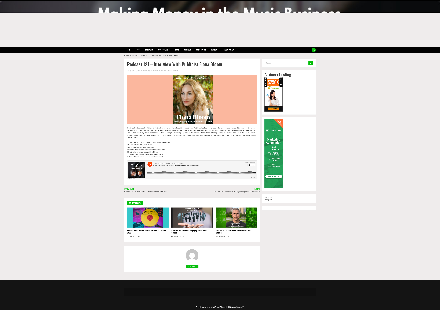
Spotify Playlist (164, 50)
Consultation (201, 50)
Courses (187, 50)
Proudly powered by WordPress (207, 307)
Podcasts (149, 50)
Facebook (268, 197)
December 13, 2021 (134, 236)
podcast (163, 71)
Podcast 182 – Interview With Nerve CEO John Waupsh (233, 231)
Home (129, 50)
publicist (169, 71)
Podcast (144, 71)
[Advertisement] (220, 30)
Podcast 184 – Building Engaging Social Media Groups (189, 231)
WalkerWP (239, 307)
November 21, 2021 (223, 236)
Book (177, 50)
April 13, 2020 (136, 71)
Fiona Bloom (156, 71)
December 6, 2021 (178, 236)
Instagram (268, 200)
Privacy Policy (228, 50)
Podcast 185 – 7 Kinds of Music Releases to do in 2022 (146, 231)
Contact (214, 50)
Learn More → (192, 267)
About (138, 50)
